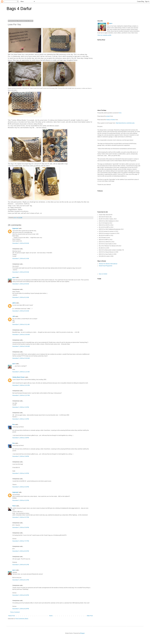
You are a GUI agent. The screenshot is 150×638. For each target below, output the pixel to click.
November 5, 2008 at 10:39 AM (21, 334)
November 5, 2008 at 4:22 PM (20, 500)
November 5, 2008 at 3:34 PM (20, 487)
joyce (14, 277)
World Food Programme (105, 265)
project (108, 116)
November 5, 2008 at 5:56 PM (20, 527)
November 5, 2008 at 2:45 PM (20, 473)
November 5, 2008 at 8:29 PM (20, 608)
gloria (14, 303)
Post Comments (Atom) (21, 618)
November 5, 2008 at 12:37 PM (21, 395)
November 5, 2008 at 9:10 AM (20, 297)
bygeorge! (15, 228)
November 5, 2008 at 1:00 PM (20, 407)
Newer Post (11, 615)
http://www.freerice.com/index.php (125, 123)
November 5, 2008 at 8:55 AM (20, 272)
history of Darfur (110, 119)
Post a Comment (15, 612)
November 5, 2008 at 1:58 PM (20, 437)
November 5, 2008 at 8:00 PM (20, 551)
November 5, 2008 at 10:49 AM (21, 358)
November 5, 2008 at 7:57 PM (20, 541)
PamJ (14, 506)
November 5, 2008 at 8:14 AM (20, 258)
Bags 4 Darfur (19, 8)
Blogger (82, 633)
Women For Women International (108, 263)
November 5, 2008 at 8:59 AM (20, 284)
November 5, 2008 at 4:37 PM (20, 517)
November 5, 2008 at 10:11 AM (20, 324)
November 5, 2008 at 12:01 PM (21, 385)
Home (51, 615)
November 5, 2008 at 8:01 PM (20, 564)
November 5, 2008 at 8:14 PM (20, 580)
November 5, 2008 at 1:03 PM (20, 419)
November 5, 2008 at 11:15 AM (20, 372)
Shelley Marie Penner (18, 377)
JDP (13, 316)
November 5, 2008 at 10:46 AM (21, 346)
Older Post (90, 615)
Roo (13, 424)
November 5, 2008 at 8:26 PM (20, 595)
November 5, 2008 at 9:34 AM (20, 311)
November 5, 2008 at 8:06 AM (20, 243)
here (120, 113)
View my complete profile (104, 35)
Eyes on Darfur (103, 274)
